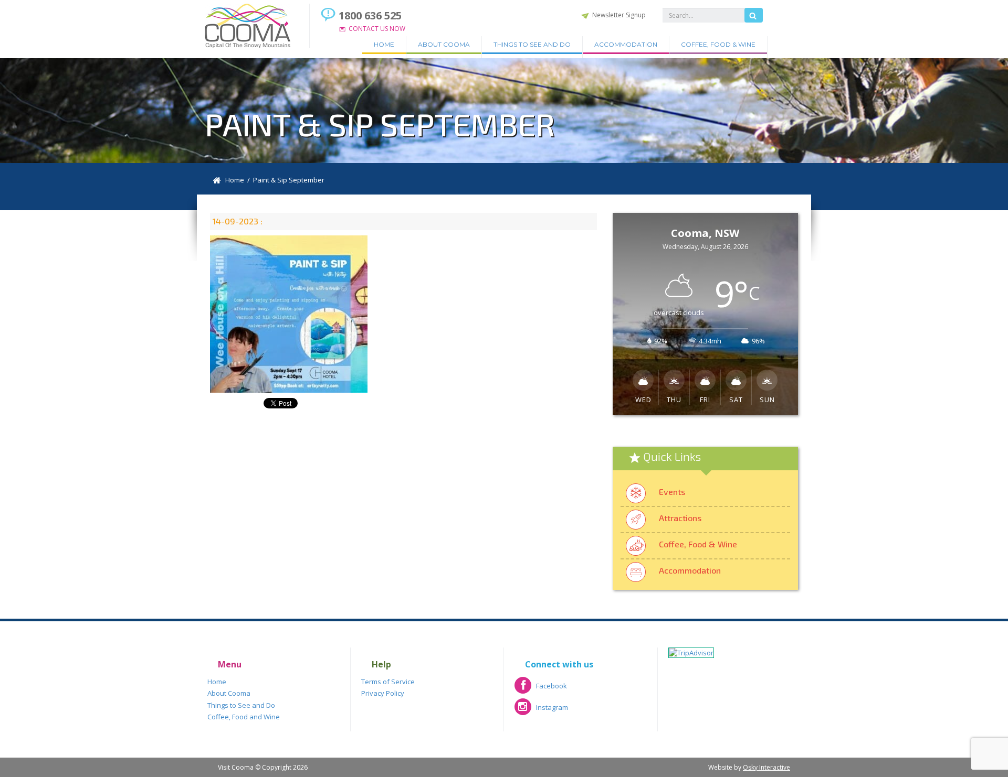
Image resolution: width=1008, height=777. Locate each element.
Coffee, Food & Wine (718, 44)
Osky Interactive (766, 767)
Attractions (680, 518)
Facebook (540, 689)
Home (384, 44)
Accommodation (625, 44)
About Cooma (444, 44)
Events (672, 492)
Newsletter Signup (619, 14)
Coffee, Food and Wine (243, 716)
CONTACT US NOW (377, 28)
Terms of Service (388, 681)
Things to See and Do (532, 44)
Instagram (541, 711)
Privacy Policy (382, 693)
